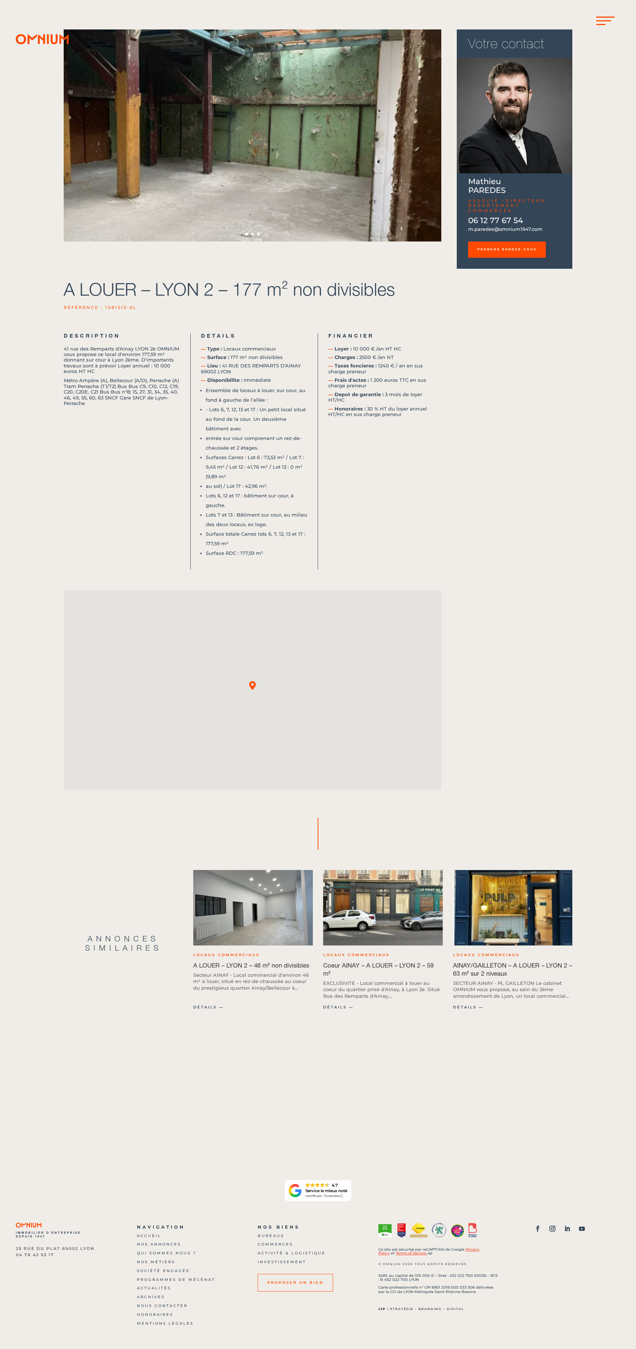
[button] (433, 135)
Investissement (282, 1262)
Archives (151, 1297)
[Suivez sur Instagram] (552, 1228)
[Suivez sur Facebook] (538, 1228)
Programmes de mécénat (176, 1280)
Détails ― (208, 1007)
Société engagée (163, 1271)
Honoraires (155, 1315)
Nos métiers (156, 1262)
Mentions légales (165, 1323)
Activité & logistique (292, 1253)
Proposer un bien (295, 1283)
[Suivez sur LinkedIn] (567, 1228)
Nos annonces (159, 1244)
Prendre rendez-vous (507, 249)
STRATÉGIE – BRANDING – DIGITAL (427, 1309)
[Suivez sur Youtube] (582, 1228)
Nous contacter (162, 1306)
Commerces (275, 1244)
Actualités (154, 1288)
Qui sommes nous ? (167, 1253)
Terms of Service (411, 1253)
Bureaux (271, 1236)
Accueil (149, 1236)
